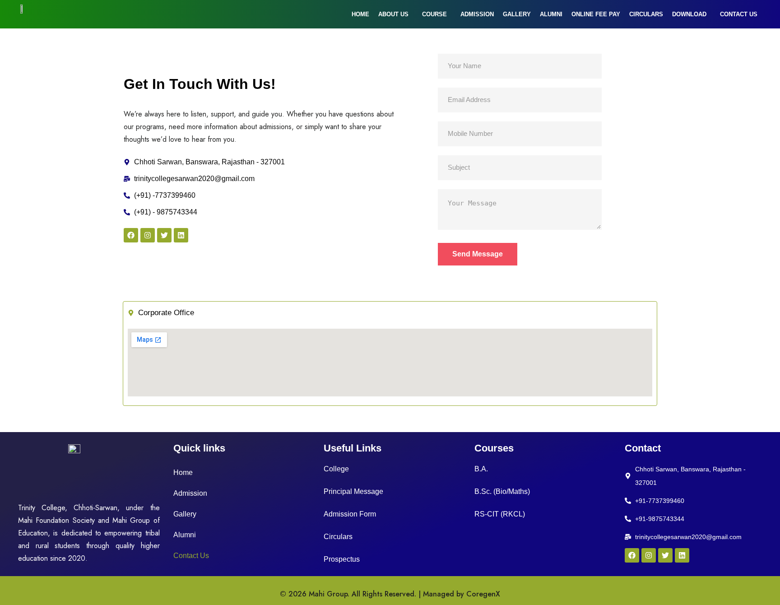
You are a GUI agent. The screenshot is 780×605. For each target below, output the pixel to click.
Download (689, 14)
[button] (396, 14)
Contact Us (738, 14)
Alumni (551, 14)
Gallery (517, 14)
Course (434, 14)
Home (360, 14)
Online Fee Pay (595, 14)
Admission (477, 14)
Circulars (646, 14)
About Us (393, 14)
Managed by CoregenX (461, 594)
